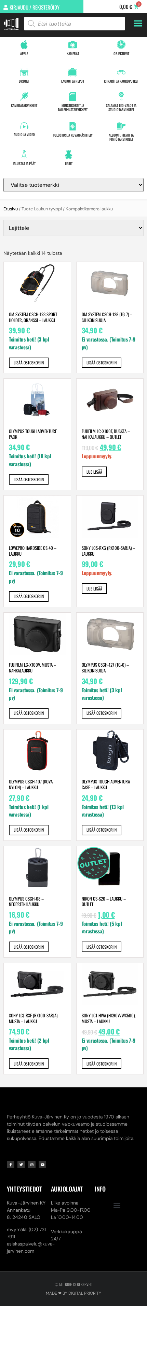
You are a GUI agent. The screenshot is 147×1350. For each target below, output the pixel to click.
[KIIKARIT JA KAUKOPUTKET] (121, 72)
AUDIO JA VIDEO (24, 134)
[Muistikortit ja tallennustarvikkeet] (72, 96)
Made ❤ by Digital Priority (73, 1293)
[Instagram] (32, 1164)
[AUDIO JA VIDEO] (24, 125)
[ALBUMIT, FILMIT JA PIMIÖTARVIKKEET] (121, 126)
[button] (116, 1205)
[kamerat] (72, 44)
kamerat (73, 53)
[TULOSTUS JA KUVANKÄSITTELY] (72, 126)
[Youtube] (42, 1164)
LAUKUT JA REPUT (72, 81)
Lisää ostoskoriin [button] (29, 362)
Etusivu (10, 209)
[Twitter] (21, 1164)
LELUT (68, 163)
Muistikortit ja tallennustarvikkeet (73, 107)
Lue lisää (94, 472)
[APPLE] (24, 44)
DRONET (24, 81)
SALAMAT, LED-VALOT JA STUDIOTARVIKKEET (121, 107)
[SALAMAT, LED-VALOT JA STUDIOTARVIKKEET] (121, 96)
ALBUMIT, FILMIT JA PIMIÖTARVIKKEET (121, 137)
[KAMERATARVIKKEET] (24, 96)
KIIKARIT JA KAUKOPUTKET (121, 81)
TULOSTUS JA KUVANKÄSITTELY (73, 135)
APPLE (24, 53)
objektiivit (121, 53)
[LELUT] (68, 154)
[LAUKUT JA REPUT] (72, 72)
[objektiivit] (121, 44)
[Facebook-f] (10, 1164)
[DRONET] (24, 72)
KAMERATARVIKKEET (24, 105)
